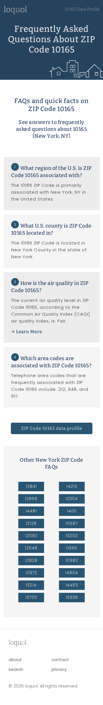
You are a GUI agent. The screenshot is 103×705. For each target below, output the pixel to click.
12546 (31, 548)
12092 (31, 536)
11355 (71, 548)
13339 (72, 597)
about (15, 660)
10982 (72, 560)
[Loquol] (15, 13)
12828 (31, 560)
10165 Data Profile (82, 9)
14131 (72, 511)
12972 (31, 573)
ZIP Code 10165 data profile (51, 428)
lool (17, 642)
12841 (31, 486)
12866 (31, 499)
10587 (72, 523)
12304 (72, 499)
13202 (72, 536)
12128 (31, 523)
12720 (31, 597)
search (16, 669)
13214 (31, 585)
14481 (31, 511)
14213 (71, 486)
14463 (72, 585)
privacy (59, 669)
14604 (71, 573)
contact (60, 660)
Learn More (29, 331)
